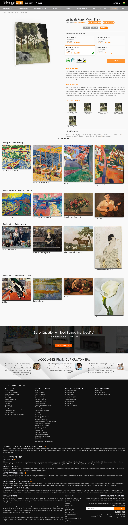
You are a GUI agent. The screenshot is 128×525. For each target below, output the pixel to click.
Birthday (4, 302)
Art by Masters (56, 8)
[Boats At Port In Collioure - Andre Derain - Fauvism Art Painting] (47, 163)
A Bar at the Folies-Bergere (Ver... (42, 253)
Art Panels (38, 390)
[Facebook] (119, 512)
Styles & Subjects (7, 8)
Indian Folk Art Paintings (42, 425)
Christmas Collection (41, 427)
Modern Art (8, 401)
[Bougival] (78, 163)
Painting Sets (39, 431)
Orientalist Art (9, 405)
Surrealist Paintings (10, 412)
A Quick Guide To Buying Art (73, 498)
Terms (67, 507)
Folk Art (7, 403)
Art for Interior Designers (102, 394)
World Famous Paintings (42, 416)
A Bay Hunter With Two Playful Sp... (73, 252)
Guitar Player (98, 218)
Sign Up (31, 3)
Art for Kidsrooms (70, 396)
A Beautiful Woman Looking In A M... (104, 270)
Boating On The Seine (38, 301)
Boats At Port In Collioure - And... (42, 182)
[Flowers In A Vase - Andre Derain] (78, 204)
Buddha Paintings (40, 394)
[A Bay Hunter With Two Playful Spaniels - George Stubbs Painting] (78, 238)
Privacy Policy (69, 511)
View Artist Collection (94, 22)
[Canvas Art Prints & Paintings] (25, 473)
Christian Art (38, 412)
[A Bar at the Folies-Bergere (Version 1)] (47, 238)
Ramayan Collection (41, 429)
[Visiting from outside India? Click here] (45, 446)
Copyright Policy (70, 509)
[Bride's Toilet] (78, 286)
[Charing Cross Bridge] (16, 204)
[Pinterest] (124, 512)
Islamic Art (8, 396)
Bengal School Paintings (42, 410)
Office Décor (98, 390)
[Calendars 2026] (14, 459)
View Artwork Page (109, 22)
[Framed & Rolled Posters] (22, 466)
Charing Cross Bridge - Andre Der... (42, 217)
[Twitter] (116, 512)
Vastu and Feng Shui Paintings (44, 441)
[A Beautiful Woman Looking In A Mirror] (109, 247)
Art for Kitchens (69, 394)
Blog (94, 8)
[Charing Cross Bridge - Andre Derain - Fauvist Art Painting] (47, 204)
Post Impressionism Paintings (13, 409)
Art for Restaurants (70, 399)
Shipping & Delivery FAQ (72, 500)
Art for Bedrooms (70, 392)
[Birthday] (16, 289)
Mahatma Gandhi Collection (43, 405)
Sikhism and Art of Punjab (42, 436)
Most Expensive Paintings (42, 423)
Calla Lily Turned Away (100, 317)
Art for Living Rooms (71, 390)
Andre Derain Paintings (73, 134)
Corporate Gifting (100, 392)
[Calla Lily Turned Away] (109, 296)
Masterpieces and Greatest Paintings (45, 421)
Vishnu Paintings (40, 398)
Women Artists (39, 418)
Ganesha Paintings (40, 399)
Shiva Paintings (39, 396)
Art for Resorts (116, 134)
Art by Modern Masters (101, 134)
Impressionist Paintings (93, 136)
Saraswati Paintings (40, 403)
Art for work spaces (71, 405)
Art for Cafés (69, 403)
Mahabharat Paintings (41, 420)
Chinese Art (38, 414)
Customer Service (70, 514)
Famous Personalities (41, 434)
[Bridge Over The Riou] (109, 164)
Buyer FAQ (68, 502)
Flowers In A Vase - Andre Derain (72, 217)
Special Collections (23, 8)
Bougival (66, 183)
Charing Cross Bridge (8, 217)
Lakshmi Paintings (40, 401)
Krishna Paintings (40, 392)
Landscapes (106, 136)
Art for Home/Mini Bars (72, 398)
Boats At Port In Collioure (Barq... (11, 170)
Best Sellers (103, 8)
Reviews (67, 503)
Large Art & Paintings (41, 432)
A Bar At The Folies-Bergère (9, 249)
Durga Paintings (39, 438)
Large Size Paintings (82, 8)
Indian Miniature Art (10, 399)
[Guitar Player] (109, 205)
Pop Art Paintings (10, 407)
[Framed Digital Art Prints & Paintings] (31, 481)
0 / (116, 3)
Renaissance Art (10, 410)
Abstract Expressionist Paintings (14, 414)
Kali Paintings (39, 440)
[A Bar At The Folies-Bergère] (16, 237)
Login (26, 3)
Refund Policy (69, 505)
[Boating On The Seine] (47, 289)
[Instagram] (122, 512)
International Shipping (71, 513)
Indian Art (8, 398)
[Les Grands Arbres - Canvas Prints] (33, 42)
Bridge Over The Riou (100, 185)
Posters (68, 8)
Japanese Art (39, 409)
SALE (123, 8)
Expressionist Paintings (11, 392)
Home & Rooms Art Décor (40, 8)
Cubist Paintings (9, 390)
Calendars (114, 8)
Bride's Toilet (67, 296)
